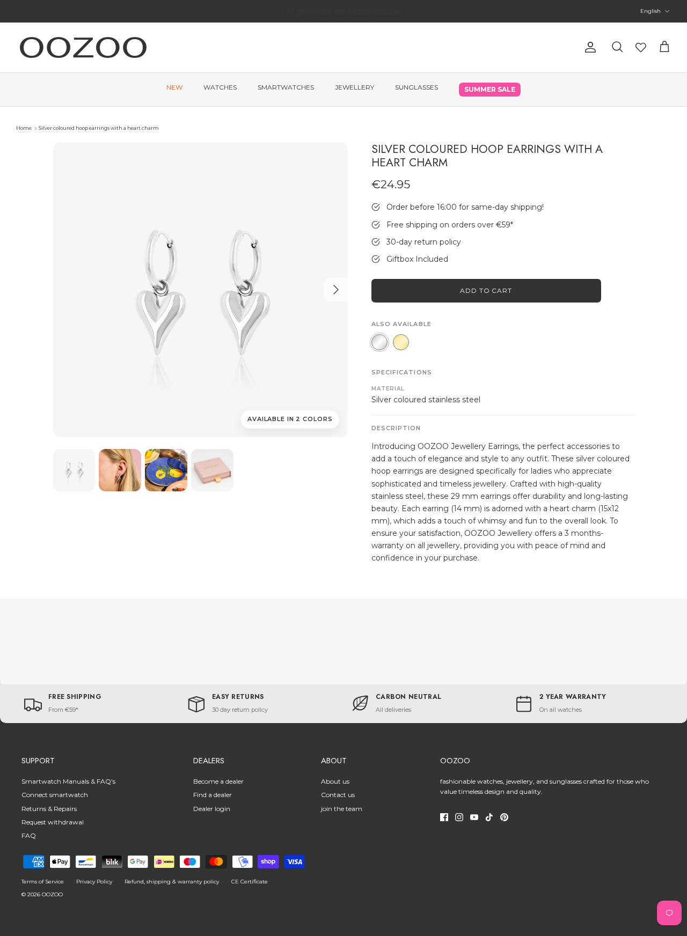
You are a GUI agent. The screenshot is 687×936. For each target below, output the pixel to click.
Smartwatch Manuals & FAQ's (68, 781)
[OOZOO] (83, 47)
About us (335, 781)
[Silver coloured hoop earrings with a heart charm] (74, 470)
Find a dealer (212, 795)
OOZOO (52, 894)
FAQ (28, 835)
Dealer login (211, 809)
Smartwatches (286, 87)
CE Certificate (249, 881)
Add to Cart (486, 290)
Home (24, 128)
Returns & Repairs (49, 809)
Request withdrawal (52, 822)
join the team (341, 809)
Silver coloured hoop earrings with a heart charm (99, 128)
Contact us (338, 795)
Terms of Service (42, 881)
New (174, 87)
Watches (220, 87)
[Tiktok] (489, 817)
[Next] (336, 289)
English (650, 11)
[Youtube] (474, 817)
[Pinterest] (504, 817)
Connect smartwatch (54, 795)
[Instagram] (459, 817)
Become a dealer (218, 781)
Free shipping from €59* (343, 13)
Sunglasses (416, 87)
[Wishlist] (640, 47)
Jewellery (354, 87)
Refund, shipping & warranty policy (172, 881)
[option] (200, 290)
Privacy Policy (94, 881)
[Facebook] (444, 817)
